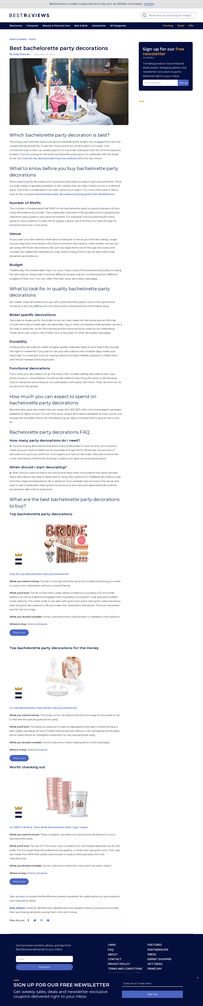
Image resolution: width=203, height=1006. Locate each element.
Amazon (42, 624)
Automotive (99, 25)
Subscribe (44, 967)
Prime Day (154, 968)
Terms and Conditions (125, 968)
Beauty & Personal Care (56, 25)
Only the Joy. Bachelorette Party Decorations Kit (51, 158)
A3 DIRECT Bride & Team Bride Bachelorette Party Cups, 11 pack (49, 827)
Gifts (190, 25)
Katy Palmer (17, 907)
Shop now (19, 632)
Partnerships (157, 949)
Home (32, 39)
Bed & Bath (81, 25)
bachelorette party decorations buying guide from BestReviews (75, 194)
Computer (32, 25)
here (22, 896)
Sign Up (152, 994)
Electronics (16, 25)
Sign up (183, 82)
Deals (180, 25)
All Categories (118, 25)
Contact (115, 959)
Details (149, 3)
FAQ (111, 949)
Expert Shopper (18, 39)
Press (151, 954)
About (113, 954)
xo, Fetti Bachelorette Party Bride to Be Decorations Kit (43, 707)
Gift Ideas (154, 963)
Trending (168, 25)
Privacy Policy (119, 963)
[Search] (145, 16)
